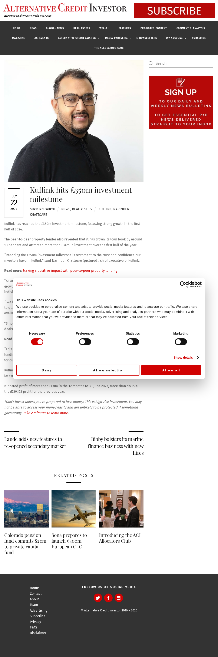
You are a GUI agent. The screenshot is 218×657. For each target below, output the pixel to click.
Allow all (171, 370)
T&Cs (33, 627)
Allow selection (109, 370)
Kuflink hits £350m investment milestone (81, 194)
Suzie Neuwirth (42, 209)
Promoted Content (154, 28)
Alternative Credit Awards (77, 38)
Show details (183, 357)
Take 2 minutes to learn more (45, 413)
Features (125, 28)
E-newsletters (146, 38)
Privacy (35, 622)
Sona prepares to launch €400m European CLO (69, 541)
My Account (174, 38)
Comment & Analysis (190, 28)
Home (16, 28)
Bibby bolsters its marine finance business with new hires (115, 446)
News (33, 28)
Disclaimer (38, 633)
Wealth (104, 28)
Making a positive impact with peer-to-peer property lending (70, 271)
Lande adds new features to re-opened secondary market (35, 442)
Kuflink (105, 209)
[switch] (85, 341)
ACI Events (41, 38)
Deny (47, 370)
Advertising (38, 610)
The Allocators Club (109, 48)
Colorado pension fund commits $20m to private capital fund (25, 543)
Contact (36, 594)
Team (34, 605)
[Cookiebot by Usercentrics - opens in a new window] (183, 284)
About (34, 599)
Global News (55, 28)
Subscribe (199, 38)
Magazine (18, 38)
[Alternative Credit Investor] (64, 7)
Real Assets (81, 28)
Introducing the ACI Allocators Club (120, 538)
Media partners (116, 38)
